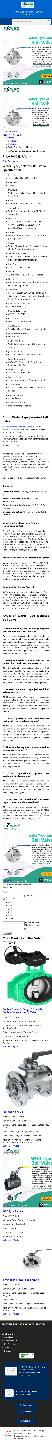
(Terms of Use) (26, 1433)
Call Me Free (28, 1421)
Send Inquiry (12, 131)
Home (11, 137)
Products (12, 141)
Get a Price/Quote (11, 161)
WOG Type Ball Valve (14, 1211)
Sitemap (7, 1351)
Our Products (9, 1344)
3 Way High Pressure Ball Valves (21, 1279)
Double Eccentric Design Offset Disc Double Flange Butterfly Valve (23, 1011)
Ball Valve (12, 144)
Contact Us (8, 1347)
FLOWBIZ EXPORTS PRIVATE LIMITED (28, 13)
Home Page (8, 1337)
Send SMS (28, 1411)
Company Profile (10, 1340)
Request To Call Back (12, 135)
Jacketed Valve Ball (13, 1111)
